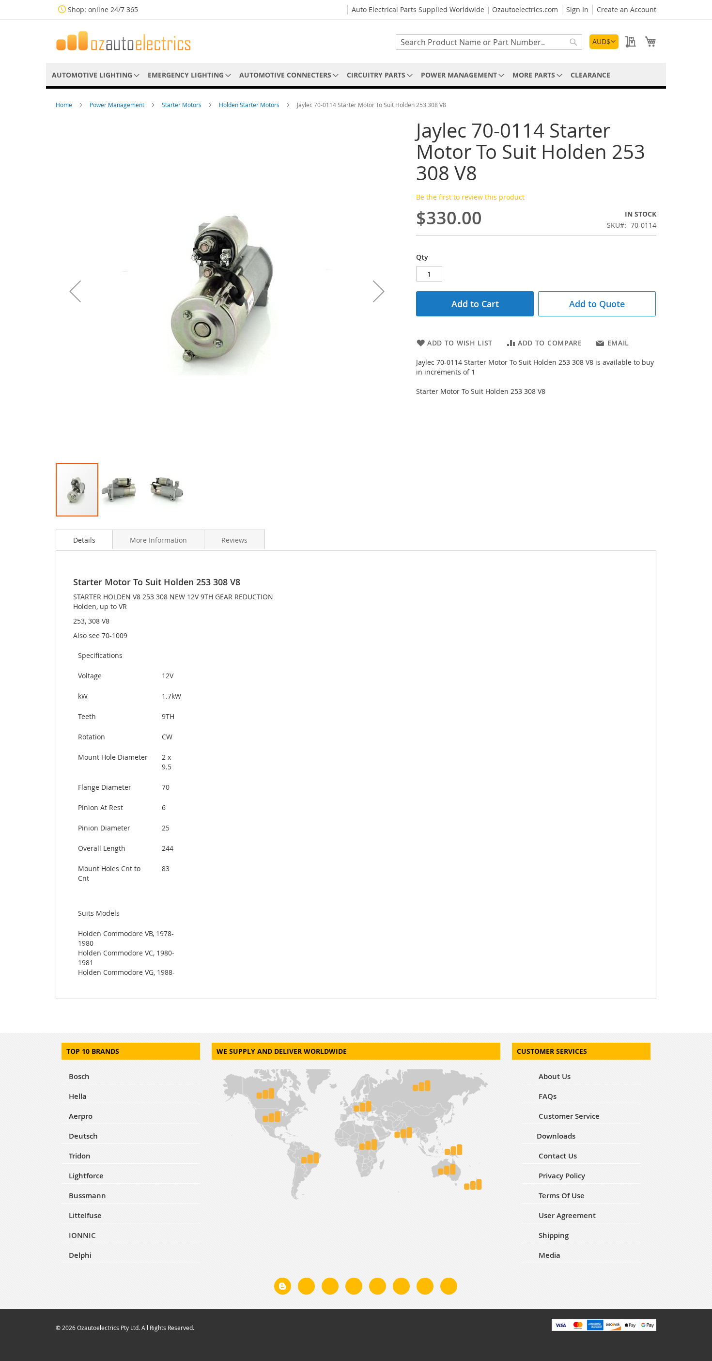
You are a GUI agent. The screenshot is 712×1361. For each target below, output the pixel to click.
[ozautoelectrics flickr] (401, 1288)
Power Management (118, 105)
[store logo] (123, 41)
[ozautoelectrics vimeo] (448, 1288)
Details (84, 540)
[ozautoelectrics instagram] (330, 1288)
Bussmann (87, 1195)
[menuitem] (94, 74)
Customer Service (568, 1116)
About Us (554, 1076)
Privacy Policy (561, 1176)
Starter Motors (182, 105)
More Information (158, 540)
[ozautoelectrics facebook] (306, 1288)
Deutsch (83, 1136)
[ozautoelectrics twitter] (353, 1288)
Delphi (80, 1255)
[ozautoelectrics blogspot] (282, 1286)
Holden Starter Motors (250, 105)
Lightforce (86, 1176)
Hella (78, 1096)
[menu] (356, 74)
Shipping (553, 1235)
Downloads (556, 1136)
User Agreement (566, 1215)
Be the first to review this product (470, 197)
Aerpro (81, 1116)
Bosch (79, 1076)
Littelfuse (85, 1215)
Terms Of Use (561, 1195)
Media (548, 1255)
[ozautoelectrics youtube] (425, 1288)
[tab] (84, 539)
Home (65, 105)
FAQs (547, 1096)
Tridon (80, 1156)
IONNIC (82, 1235)
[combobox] (489, 42)
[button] (604, 41)
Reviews (234, 540)
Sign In (577, 9)
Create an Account (626, 9)
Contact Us (557, 1156)
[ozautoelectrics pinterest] (377, 1288)
